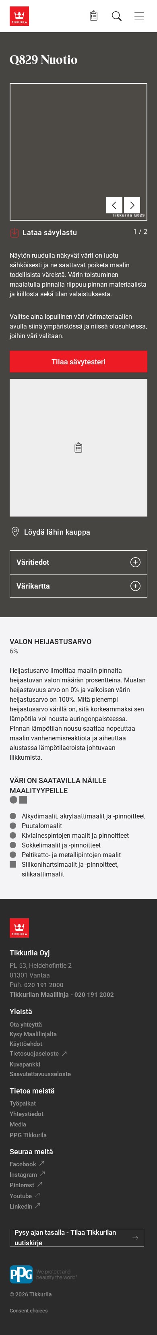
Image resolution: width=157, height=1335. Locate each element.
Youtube (21, 1196)
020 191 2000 (44, 985)
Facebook (23, 1164)
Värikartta (33, 586)
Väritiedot (33, 562)
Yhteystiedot (26, 1114)
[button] (93, 15)
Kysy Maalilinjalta (33, 1034)
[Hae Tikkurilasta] (117, 16)
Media (18, 1124)
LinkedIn (21, 1206)
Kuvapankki (25, 1064)
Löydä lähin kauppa (57, 532)
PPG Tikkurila (28, 1135)
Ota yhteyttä (26, 1024)
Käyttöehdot (26, 1044)
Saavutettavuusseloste (40, 1074)
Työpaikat (23, 1103)
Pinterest (22, 1185)
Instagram (23, 1174)
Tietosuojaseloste (34, 1053)
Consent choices (29, 1311)
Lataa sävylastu (50, 232)
